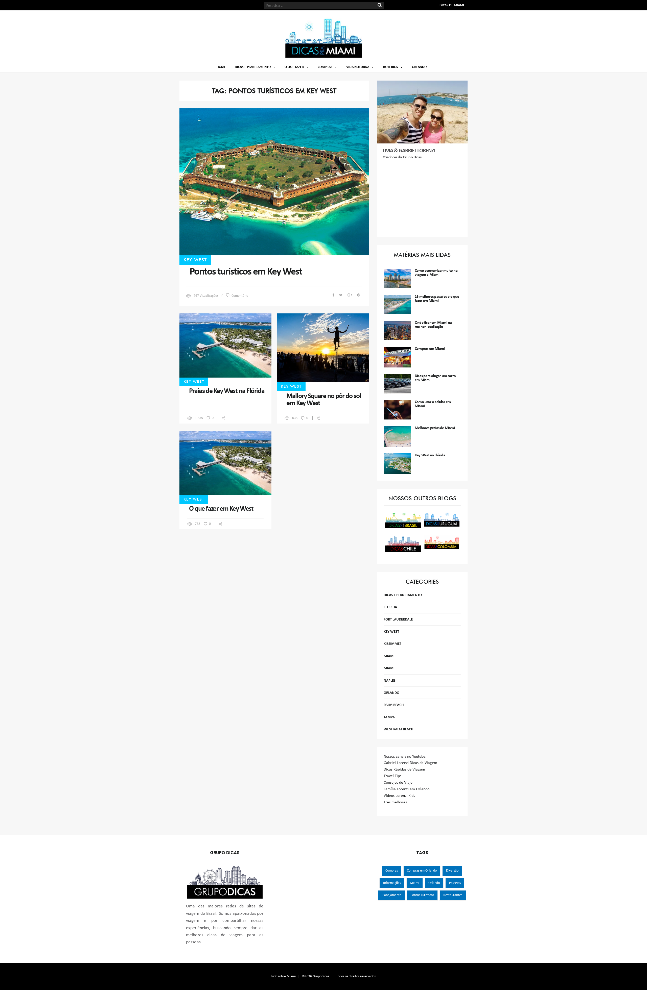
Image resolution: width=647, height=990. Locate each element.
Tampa (389, 717)
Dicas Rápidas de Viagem (404, 770)
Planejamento (391, 895)
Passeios (455, 883)
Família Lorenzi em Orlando (406, 789)
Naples (390, 681)
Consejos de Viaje (398, 783)
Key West (195, 259)
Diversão (452, 870)
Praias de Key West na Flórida (226, 391)
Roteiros (390, 67)
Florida (390, 607)
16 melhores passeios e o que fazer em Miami (437, 299)
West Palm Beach (398, 729)
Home (221, 67)
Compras (325, 67)
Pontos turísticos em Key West (246, 272)
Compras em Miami (430, 349)
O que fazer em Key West (221, 508)
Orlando (419, 67)
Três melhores (395, 802)
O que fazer (294, 67)
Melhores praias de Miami (435, 428)
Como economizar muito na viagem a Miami (436, 273)
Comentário (240, 296)
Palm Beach (394, 705)
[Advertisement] (422, 199)
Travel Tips (392, 776)
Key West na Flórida (430, 455)
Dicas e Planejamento (253, 67)
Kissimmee (392, 644)
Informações (392, 883)
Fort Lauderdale (398, 620)
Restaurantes (452, 895)
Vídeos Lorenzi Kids (399, 796)
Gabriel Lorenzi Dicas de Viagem (410, 763)
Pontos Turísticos (422, 895)
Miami (389, 656)
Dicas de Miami (452, 5)
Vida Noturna (357, 67)
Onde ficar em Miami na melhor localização (433, 325)
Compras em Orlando (422, 870)
